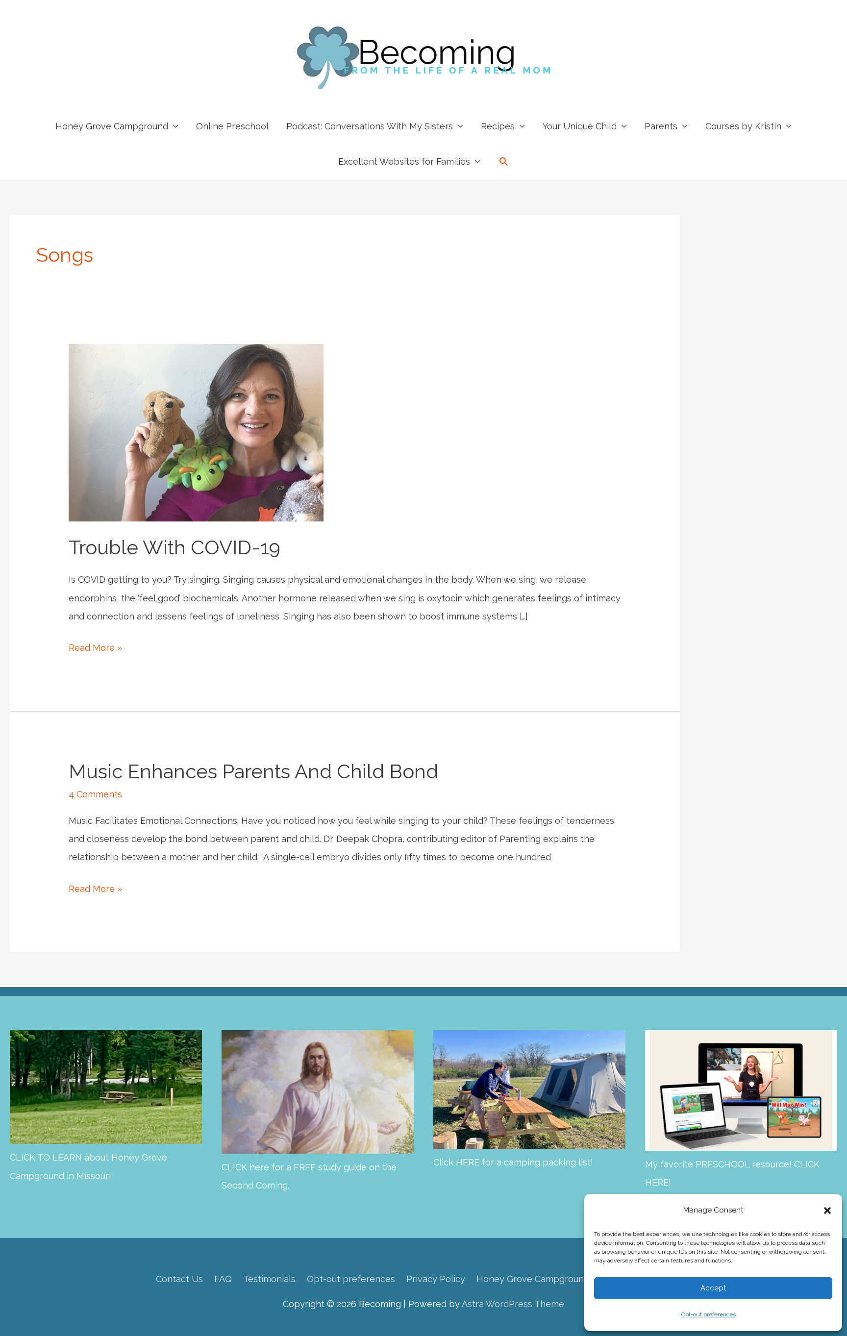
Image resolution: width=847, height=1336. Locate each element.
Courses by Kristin (743, 126)
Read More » (95, 649)
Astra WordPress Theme (513, 1304)
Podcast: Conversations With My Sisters (369, 126)
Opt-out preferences (708, 1314)
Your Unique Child (580, 126)
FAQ (223, 1279)
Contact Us (179, 1279)
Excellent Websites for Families (404, 161)
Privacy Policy (435, 1279)
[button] (827, 1210)
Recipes (498, 126)
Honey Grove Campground (111, 126)
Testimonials (269, 1279)
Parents (661, 126)
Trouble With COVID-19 (174, 547)
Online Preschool (232, 126)
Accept (713, 1288)
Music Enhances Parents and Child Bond (253, 771)
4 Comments (95, 794)
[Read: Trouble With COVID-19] (196, 431)
